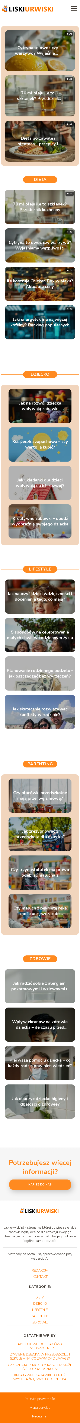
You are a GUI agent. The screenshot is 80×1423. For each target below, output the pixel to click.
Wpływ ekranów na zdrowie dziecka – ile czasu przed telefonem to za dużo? (40, 1024)
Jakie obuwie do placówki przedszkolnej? (40, 1346)
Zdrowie (40, 959)
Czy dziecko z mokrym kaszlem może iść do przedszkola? (40, 1367)
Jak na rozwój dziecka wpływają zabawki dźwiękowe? (40, 406)
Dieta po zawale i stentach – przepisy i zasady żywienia (38, 141)
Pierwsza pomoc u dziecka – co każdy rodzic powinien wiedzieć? (40, 1063)
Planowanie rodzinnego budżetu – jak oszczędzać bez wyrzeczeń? (40, 673)
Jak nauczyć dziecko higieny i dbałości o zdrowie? (40, 1101)
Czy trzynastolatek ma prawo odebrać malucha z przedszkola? (40, 872)
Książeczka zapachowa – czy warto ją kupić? (40, 444)
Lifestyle (40, 569)
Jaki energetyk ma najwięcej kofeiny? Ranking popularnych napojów (40, 322)
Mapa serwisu (40, 1407)
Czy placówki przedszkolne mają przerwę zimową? (40, 795)
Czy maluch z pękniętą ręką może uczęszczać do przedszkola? (40, 911)
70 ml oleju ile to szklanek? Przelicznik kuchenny (38, 95)
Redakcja (40, 1270)
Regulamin (40, 1416)
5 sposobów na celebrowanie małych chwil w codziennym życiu (40, 635)
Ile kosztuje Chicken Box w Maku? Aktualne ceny (40, 283)
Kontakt (40, 1276)
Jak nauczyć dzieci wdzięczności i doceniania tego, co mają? (40, 596)
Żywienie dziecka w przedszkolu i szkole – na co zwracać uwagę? (40, 1356)
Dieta (40, 179)
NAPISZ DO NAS (40, 1185)
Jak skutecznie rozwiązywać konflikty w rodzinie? (40, 711)
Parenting (40, 764)
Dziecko (40, 374)
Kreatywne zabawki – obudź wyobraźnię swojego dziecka (40, 521)
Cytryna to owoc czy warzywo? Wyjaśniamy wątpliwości (38, 50)
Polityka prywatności (40, 1399)
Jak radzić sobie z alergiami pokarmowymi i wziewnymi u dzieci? (39, 986)
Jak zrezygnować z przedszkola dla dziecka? (40, 834)
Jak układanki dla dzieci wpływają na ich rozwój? (40, 483)
